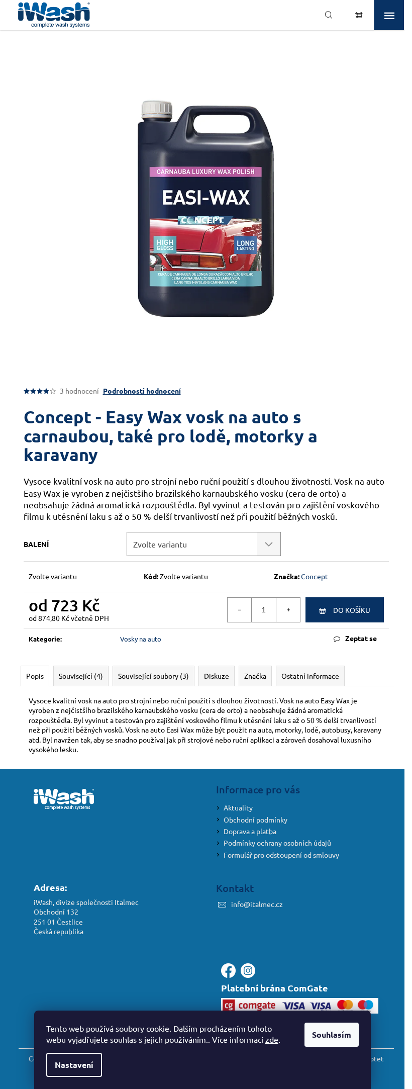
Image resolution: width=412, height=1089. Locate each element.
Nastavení (74, 1064)
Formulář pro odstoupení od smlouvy (281, 854)
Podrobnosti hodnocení (142, 390)
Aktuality (238, 807)
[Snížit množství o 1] (240, 610)
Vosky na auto (140, 638)
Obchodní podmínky (255, 819)
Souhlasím (331, 1034)
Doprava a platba (250, 831)
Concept (314, 576)
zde (271, 1039)
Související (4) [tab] (81, 675)
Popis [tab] (35, 675)
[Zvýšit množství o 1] (288, 610)
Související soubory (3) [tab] (153, 675)
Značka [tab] (255, 675)
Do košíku (351, 609)
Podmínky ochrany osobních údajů (277, 842)
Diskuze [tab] (216, 675)
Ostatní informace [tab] (310, 675)
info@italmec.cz (257, 904)
